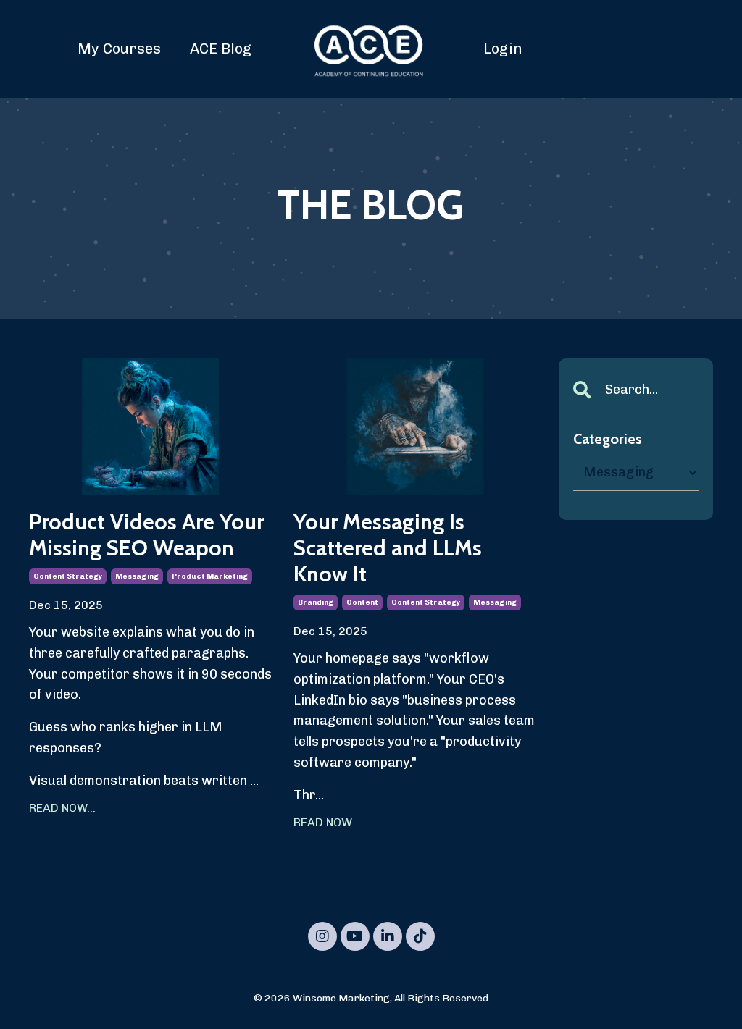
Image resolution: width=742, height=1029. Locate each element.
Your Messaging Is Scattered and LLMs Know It (387, 548)
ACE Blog (220, 48)
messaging (137, 576)
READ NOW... (62, 808)
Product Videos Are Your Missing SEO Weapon (146, 535)
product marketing (210, 576)
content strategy (67, 576)
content (362, 602)
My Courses (119, 48)
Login (502, 48)
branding (315, 602)
